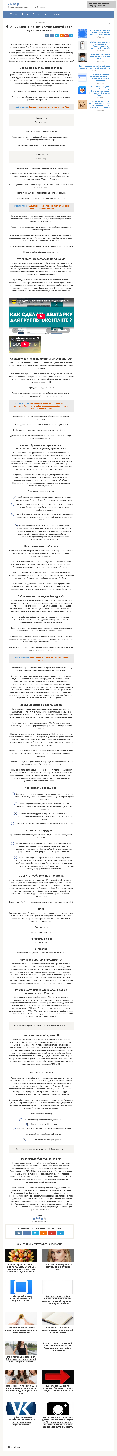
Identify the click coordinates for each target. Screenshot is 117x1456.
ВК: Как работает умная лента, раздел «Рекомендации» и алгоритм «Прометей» (100, 45)
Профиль (36, 14)
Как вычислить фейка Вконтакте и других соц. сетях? (100, 56)
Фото (47, 14)
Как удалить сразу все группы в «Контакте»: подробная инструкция (100, 32)
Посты (25, 14)
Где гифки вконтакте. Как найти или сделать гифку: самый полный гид (94, 67)
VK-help (13, 4)
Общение (14, 14)
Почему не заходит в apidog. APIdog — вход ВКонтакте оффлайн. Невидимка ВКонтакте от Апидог (100, 91)
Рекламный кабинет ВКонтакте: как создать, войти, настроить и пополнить (100, 77)
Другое (57, 14)
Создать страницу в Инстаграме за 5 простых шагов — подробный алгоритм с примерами (100, 104)
